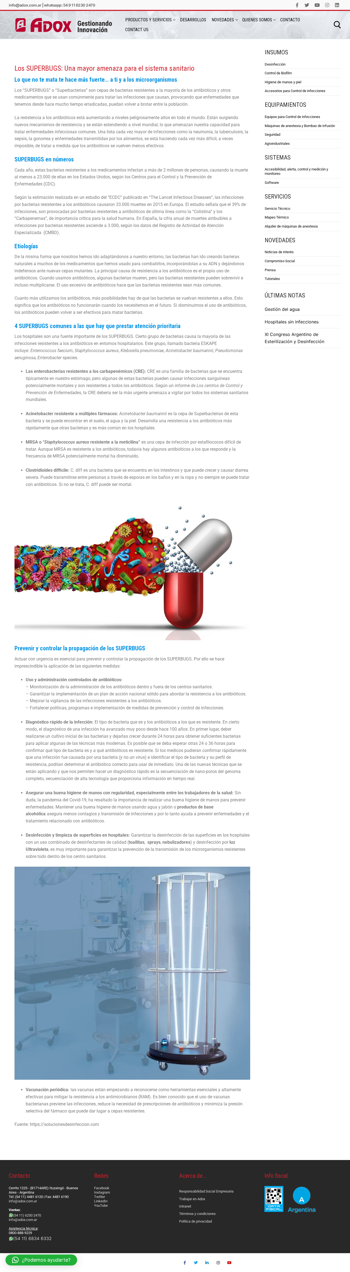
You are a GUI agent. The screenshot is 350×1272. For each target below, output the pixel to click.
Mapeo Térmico (277, 217)
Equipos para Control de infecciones (292, 117)
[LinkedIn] (337, 5)
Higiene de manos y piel (283, 82)
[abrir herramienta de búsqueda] (337, 25)
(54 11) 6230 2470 (27, 1215)
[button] (41, 1260)
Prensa (270, 270)
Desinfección (275, 64)
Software (272, 183)
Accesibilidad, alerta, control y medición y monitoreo (296, 171)
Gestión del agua (282, 309)
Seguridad (272, 134)
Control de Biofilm (278, 73)
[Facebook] (297, 5)
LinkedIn (100, 1201)
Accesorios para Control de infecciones (295, 91)
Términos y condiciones (197, 1214)
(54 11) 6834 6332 (32, 1238)
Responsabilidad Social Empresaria (206, 1191)
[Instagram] (327, 5)
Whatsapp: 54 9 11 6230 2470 (69, 5)
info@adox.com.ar (25, 5)
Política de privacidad (195, 1221)
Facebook (101, 1188)
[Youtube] (317, 5)
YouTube (101, 1205)
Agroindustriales (277, 143)
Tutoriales (272, 279)
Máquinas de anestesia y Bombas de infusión (300, 126)
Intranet (185, 1206)
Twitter (99, 1197)
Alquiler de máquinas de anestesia (291, 226)
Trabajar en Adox (192, 1199)
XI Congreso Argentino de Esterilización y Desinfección (294, 338)
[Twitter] (307, 5)
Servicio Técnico (277, 208)
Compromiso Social (280, 261)
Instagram (102, 1192)
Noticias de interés (279, 252)
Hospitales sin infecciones (292, 321)
